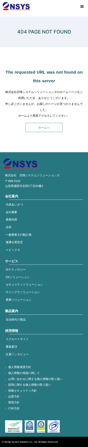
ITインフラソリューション (23, 292)
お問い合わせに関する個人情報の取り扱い (35, 379)
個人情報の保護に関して (24, 373)
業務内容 (11, 219)
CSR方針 (14, 408)
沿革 (8, 227)
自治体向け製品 (16, 319)
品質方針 (14, 396)
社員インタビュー (17, 354)
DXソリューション (18, 277)
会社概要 (11, 212)
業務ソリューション (19, 299)
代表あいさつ (14, 204)
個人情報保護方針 (19, 367)
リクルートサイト (17, 339)
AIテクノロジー (16, 269)
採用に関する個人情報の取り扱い (29, 384)
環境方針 (14, 402)
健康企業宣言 (14, 242)
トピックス (13, 249)
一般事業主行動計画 (19, 234)
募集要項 (11, 346)
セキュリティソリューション (24, 284)
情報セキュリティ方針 (22, 390)
